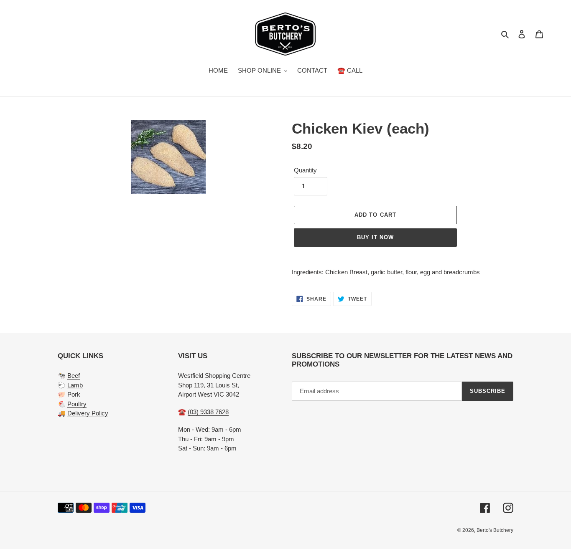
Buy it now (375, 237)
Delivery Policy (87, 413)
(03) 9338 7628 (208, 411)
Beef (73, 375)
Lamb (75, 385)
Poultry (77, 403)
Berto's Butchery (495, 530)
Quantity (305, 170)
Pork (73, 394)
